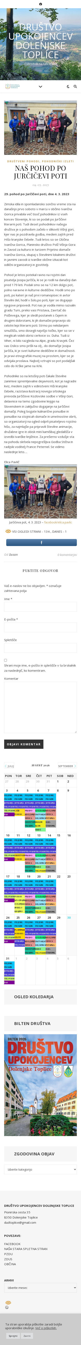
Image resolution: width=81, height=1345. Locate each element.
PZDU (8, 1254)
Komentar (11, 678)
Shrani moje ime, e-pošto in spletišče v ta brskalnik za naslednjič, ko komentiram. (40, 667)
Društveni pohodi (23, 161)
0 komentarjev (67, 555)
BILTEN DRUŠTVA (32, 1023)
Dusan (13, 555)
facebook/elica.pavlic (57, 522)
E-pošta (11, 619)
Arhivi (9, 1280)
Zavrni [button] (27, 1335)
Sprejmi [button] (13, 1335)
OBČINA (10, 1264)
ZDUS (8, 1259)
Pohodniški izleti (58, 161)
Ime (8, 599)
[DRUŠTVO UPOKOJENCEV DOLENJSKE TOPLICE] (12, 86)
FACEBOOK (12, 1244)
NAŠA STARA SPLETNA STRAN (25, 1249)
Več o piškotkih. (46, 1328)
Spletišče (10, 640)
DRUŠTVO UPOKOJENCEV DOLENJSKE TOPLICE (40, 40)
